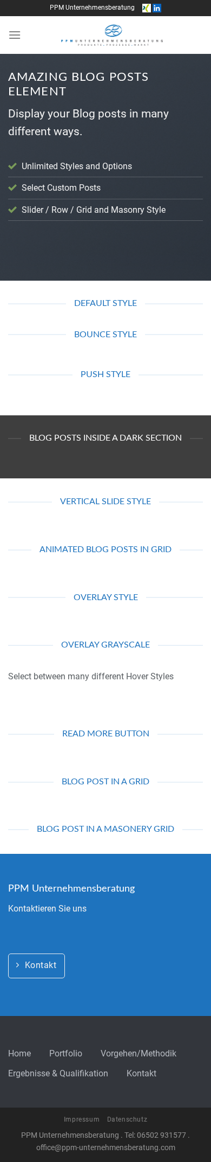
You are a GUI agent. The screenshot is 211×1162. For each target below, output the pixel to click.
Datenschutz (127, 1119)
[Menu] (14, 35)
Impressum (82, 1119)
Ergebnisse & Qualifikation (58, 1073)
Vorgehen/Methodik (138, 1053)
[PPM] (112, 35)
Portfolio (65, 1053)
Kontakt (141, 1073)
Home (19, 1053)
